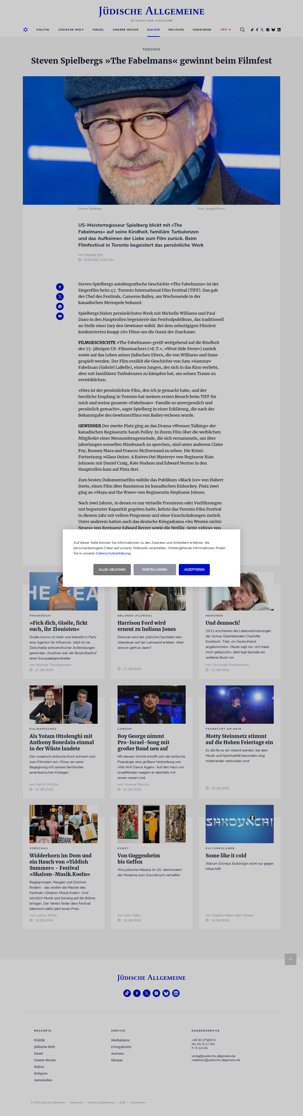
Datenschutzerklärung (113, 553)
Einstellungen (154, 570)
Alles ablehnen (112, 570)
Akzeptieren (194, 570)
